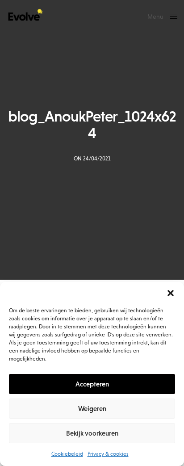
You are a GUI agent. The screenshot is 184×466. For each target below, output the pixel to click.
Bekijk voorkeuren (92, 433)
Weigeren (92, 408)
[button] (170, 293)
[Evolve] (24, 16)
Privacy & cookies (108, 454)
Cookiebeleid (67, 454)
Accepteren (92, 384)
